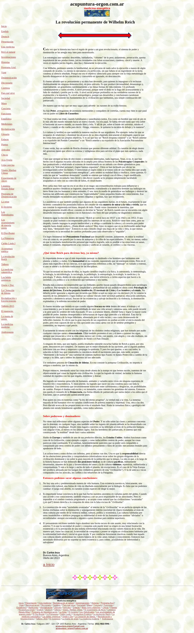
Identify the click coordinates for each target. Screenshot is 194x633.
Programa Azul (8, 67)
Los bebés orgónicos (6, 278)
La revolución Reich (101, 614)
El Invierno (6, 207)
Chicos (4, 155)
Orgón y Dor (7, 285)
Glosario (5, 134)
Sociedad (81, 605)
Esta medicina (8, 47)
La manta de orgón (70, 619)
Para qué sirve (8, 93)
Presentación (7, 41)
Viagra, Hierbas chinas (73, 610)
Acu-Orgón (6, 160)
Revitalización (8, 129)
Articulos (5, 149)
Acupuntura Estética (82, 614)
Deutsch (5, 36)
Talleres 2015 (7, 306)
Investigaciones (8, 57)
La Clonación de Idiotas (7, 291)
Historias (5, 62)
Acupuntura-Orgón (27, 610)
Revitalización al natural (63, 603)
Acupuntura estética (7, 250)
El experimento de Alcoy (95, 610)
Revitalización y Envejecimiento (9, 299)
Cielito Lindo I (8, 243)
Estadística (6, 119)
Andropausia (7, 332)
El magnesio (7, 311)
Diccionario (6, 83)
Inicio (4, 26)
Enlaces (5, 139)
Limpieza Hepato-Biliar (7, 187)
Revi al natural (8, 52)
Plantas (4, 144)
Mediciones (6, 124)
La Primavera (7, 238)
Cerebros (5, 88)
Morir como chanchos (91, 607)
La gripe (5, 201)
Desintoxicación (9, 77)
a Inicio (48, 565)
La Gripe (63, 612)
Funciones (6, 113)
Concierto (6, 108)
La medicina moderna (7, 325)
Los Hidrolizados (7, 213)
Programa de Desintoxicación (9, 195)
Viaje (3, 72)
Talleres (57, 610)
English (4, 31)
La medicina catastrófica (7, 270)
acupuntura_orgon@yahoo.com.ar (72, 628)
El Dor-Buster (8, 233)
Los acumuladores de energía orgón (7, 224)
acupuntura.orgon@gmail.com (70, 626)
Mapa (4, 103)
